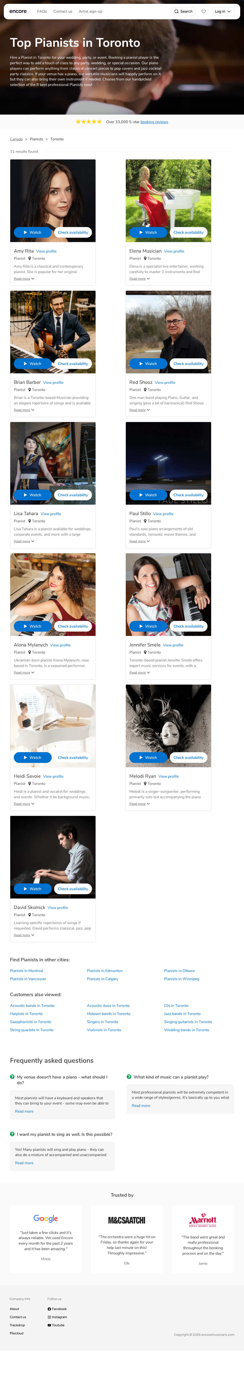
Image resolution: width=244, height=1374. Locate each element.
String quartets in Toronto (32, 1030)
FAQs (42, 11)
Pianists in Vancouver (28, 979)
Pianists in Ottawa (179, 970)
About (14, 1309)
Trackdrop (17, 1325)
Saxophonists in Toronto (30, 1022)
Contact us (62, 11)
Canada (16, 139)
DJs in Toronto (176, 1005)
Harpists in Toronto (26, 1013)
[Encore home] (18, 11)
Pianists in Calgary (102, 979)
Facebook (59, 1309)
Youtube (58, 1325)
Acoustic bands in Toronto (32, 1005)
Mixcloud (16, 1333)
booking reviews (154, 122)
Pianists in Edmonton (105, 970)
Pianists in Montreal (26, 970)
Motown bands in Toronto (108, 1013)
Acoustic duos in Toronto (108, 1005)
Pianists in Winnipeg (181, 979)
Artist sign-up (90, 11)
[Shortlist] (203, 11)
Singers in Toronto (102, 1022)
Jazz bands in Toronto (182, 1013)
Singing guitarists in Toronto (188, 1022)
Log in (220, 11)
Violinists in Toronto (104, 1030)
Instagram (59, 1317)
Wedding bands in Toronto (186, 1030)
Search (186, 11)
